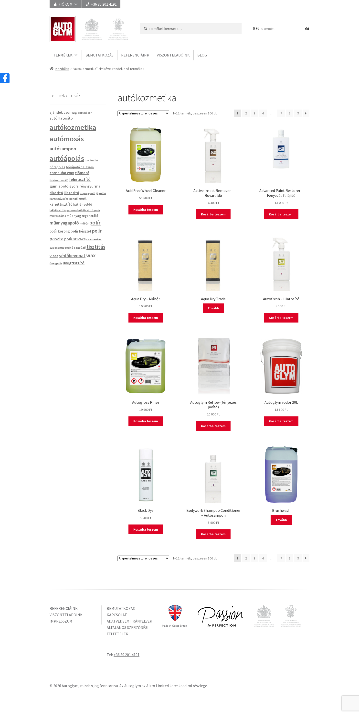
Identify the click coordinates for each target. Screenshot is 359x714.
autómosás (67, 138)
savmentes (94, 239)
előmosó (82, 172)
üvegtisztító (73, 263)
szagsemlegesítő (61, 247)
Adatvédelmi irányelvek (129, 621)
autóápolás (67, 158)
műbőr (84, 223)
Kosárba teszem (145, 209)
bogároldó (91, 160)
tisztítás (95, 246)
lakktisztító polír (88, 210)
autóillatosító (61, 118)
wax (91, 255)
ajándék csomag (63, 112)
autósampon (63, 148)
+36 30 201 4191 (104, 4)
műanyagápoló (64, 223)
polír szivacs (74, 239)
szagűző (80, 247)
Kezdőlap (62, 69)
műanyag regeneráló (82, 215)
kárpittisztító (61, 204)
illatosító (71, 192)
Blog (202, 55)
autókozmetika (73, 127)
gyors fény (77, 186)
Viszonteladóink (173, 55)
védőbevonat (72, 255)
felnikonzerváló (59, 180)
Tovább (213, 308)
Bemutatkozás (99, 55)
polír (95, 222)
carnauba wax (62, 172)
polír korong (60, 231)
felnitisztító (80, 179)
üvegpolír (56, 263)
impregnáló (87, 193)
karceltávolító (59, 199)
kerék (82, 198)
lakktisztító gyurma (63, 210)
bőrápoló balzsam (80, 167)
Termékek (63, 55)
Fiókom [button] (66, 4)
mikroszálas (58, 216)
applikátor (85, 112)
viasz (54, 255)
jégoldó (101, 193)
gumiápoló (59, 186)
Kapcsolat (117, 614)
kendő (73, 199)
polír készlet (81, 231)
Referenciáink (135, 55)
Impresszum (61, 621)
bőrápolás (57, 167)
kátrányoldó (82, 204)
